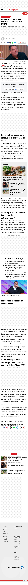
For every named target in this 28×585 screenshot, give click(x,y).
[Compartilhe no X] (10, 43)
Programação (17, 541)
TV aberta (20, 421)
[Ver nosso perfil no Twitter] (11, 428)
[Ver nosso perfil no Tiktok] (21, 428)
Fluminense (5, 541)
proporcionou (9, 71)
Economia (5, 533)
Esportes (5, 536)
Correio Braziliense (16, 557)
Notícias (5, 526)
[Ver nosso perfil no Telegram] (17, 428)
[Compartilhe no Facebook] (8, 43)
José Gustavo (9, 39)
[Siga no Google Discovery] (22, 43)
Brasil (4, 529)
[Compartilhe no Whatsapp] (12, 43)
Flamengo (5, 539)
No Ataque (16, 559)
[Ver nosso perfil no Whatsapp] (14, 428)
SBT (3, 65)
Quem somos (17, 549)
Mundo (4, 531)
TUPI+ (15, 539)
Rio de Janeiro (6, 528)
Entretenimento (18, 526)
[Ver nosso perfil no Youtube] (24, 428)
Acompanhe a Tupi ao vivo (17, 537)
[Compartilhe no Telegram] (15, 43)
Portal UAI (16, 561)
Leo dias (15, 421)
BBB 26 (15, 528)
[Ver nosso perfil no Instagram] (7, 428)
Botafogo (5, 538)
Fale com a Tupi (16, 547)
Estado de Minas (16, 554)
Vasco (4, 543)
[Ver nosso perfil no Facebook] (4, 428)
